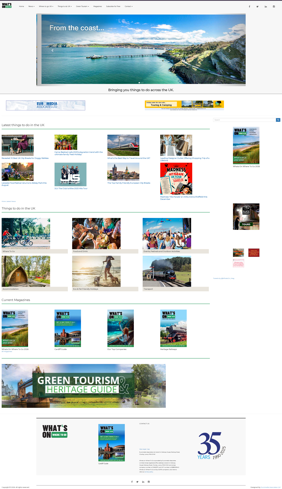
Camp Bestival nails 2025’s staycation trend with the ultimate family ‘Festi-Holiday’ (79, 153)
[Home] (8, 5)
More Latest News (9, 201)
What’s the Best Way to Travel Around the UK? (128, 158)
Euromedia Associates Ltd (270, 487)
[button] (52, 49)
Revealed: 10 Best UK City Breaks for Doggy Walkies (25, 158)
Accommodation (11, 289)
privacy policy (149, 472)
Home (21, 6)
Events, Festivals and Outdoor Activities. (162, 251)
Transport (148, 289)
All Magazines (7, 351)
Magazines (97, 6)
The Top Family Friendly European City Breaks (128, 183)
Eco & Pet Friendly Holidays (85, 289)
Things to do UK (64, 6)
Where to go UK (45, 6)
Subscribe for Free (113, 6)
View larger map (144, 449)
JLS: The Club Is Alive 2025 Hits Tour (71, 188)
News (31, 6)
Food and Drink (80, 251)
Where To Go (9, 251)
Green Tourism (82, 6)
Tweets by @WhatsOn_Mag (223, 278)
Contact (128, 6)
